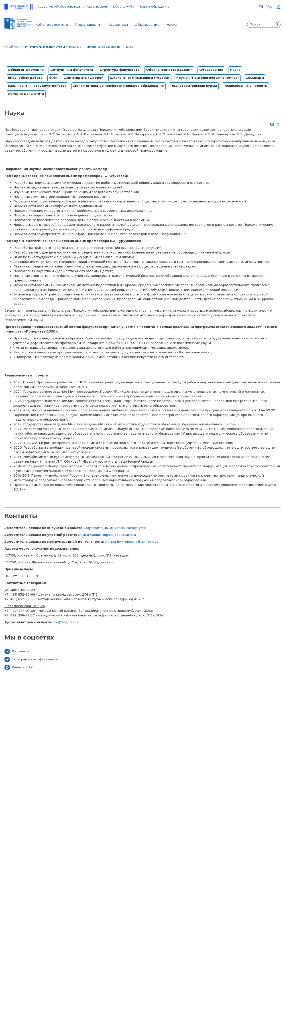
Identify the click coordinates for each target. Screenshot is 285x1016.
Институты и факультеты (45, 46)
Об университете (52, 24)
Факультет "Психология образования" (95, 46)
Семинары (255, 78)
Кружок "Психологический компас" (207, 78)
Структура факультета (119, 70)
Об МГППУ (16, 46)
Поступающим (88, 24)
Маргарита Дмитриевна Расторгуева (115, 528)
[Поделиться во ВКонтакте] (272, 125)
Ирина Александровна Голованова (107, 535)
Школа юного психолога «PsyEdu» (140, 78)
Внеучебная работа (25, 78)
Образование (147, 24)
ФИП (53, 78)
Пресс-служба (122, 6)
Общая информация (26, 70)
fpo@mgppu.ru (65, 622)
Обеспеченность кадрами (169, 70)
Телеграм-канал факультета (35, 659)
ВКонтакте (21, 651)
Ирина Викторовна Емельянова (131, 542)
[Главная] (6, 46)
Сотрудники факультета (71, 70)
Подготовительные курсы (194, 86)
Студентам (118, 24)
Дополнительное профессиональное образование (118, 86)
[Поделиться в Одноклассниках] (278, 125)
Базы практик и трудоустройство (37, 86)
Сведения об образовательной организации (72, 6)
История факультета (26, 94)
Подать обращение (153, 6)
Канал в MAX (22, 667)
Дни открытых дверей (84, 78)
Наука (171, 24)
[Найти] (276, 24)
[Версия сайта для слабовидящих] (269, 6)
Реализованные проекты (246, 86)
